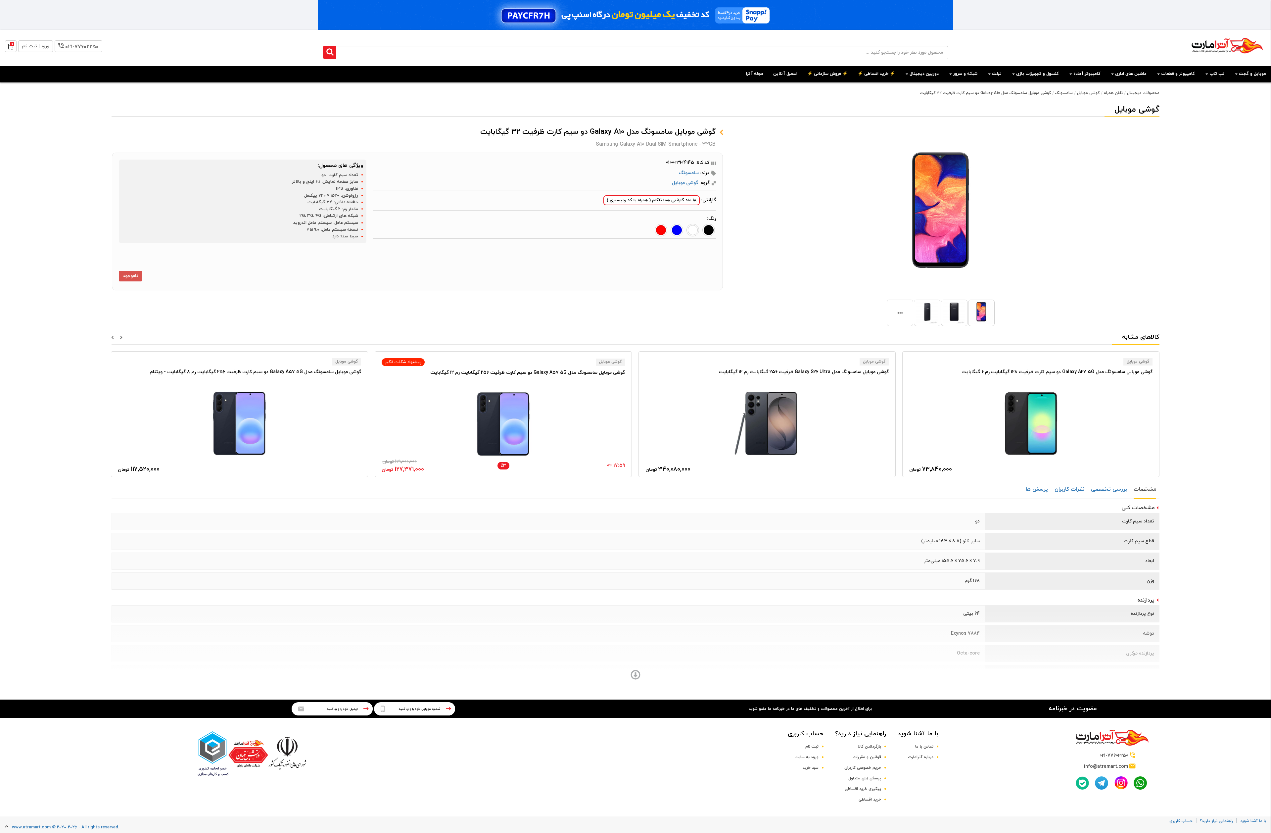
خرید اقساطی (870, 799)
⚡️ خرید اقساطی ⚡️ (876, 74)
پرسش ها (1037, 489)
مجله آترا (754, 74)
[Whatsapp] (1140, 783)
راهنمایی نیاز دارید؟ (860, 734)
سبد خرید (811, 767)
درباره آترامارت (920, 757)
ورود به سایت (807, 757)
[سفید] (692, 230)
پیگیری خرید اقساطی (863, 789)
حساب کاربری (806, 734)
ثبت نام (812, 746)
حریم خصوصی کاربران (862, 767)
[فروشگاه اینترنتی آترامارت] (1227, 57)
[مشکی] (708, 230)
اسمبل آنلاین (785, 74)
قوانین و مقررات (867, 757)
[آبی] (677, 230)
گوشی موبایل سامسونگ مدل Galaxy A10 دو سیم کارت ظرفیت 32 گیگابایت (985, 93)
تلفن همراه (1113, 93)
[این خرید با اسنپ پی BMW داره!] (635, 15)
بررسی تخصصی (1109, 489)
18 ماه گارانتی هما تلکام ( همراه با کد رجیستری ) (651, 200)
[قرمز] (661, 230)
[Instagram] (1121, 782)
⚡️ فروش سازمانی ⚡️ (827, 74)
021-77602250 (82, 47)
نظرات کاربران (1069, 489)
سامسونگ (1064, 93)
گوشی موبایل (1088, 93)
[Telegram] (1101, 783)
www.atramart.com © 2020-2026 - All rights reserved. (65, 827)
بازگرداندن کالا (869, 746)
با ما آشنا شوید (918, 734)
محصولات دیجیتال (1143, 93)
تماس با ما (924, 746)
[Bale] (1082, 783)
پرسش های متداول (864, 778)
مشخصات (1145, 489)
